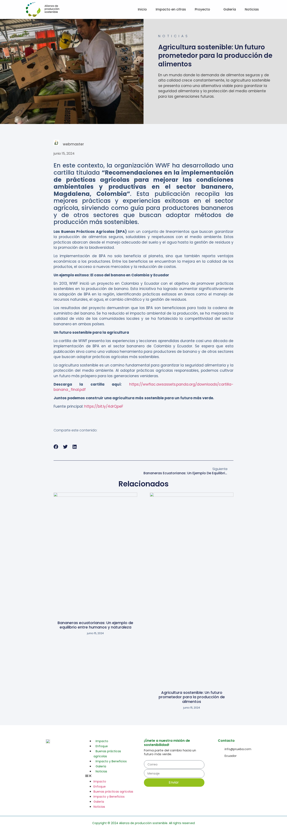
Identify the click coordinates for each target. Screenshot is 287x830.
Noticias (101, 771)
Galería (101, 766)
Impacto (102, 741)
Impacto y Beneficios (111, 761)
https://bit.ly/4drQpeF (103, 406)
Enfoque (102, 746)
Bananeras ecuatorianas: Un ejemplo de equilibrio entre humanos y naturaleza (95, 625)
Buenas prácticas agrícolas (107, 753)
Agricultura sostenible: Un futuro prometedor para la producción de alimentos (192, 697)
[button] (56, 446)
